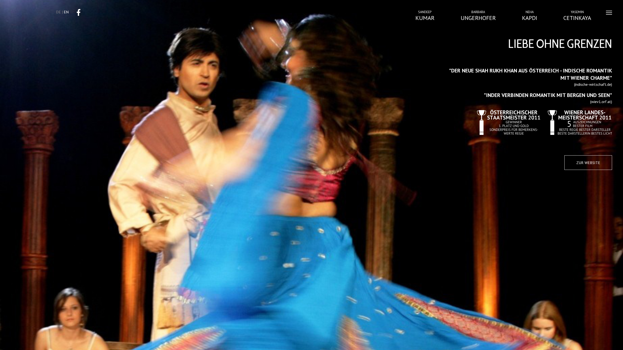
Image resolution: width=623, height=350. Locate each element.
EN (66, 11)
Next (612, 330)
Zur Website (588, 162)
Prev (17, 330)
